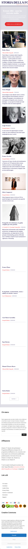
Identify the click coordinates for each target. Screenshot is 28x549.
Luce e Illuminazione (6, 296)
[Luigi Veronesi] (14, 115)
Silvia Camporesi (7, 192)
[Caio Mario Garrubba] (14, 307)
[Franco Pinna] (14, 256)
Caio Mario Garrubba (8, 317)
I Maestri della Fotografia (7, 52)
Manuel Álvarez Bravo (8, 366)
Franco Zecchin (6, 156)
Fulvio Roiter (6, 391)
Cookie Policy (9, 546)
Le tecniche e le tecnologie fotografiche (11, 227)
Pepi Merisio (6, 342)
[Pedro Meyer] (14, 39)
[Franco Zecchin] (14, 145)
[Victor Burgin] (14, 79)
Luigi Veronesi (6, 125)
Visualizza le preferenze (14, 543)
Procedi (14, 535)
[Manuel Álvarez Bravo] (14, 356)
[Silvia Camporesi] (14, 181)
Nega (14, 539)
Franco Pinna (6, 267)
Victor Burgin (6, 89)
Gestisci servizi (13, 531)
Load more (13, 398)
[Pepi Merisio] (14, 331)
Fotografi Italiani (6, 128)
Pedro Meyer (6, 50)
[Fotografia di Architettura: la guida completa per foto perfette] (14, 212)
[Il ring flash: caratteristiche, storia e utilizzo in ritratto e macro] (14, 281)
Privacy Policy (18, 546)
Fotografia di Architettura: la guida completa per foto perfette (12, 223)
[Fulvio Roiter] (14, 380)
